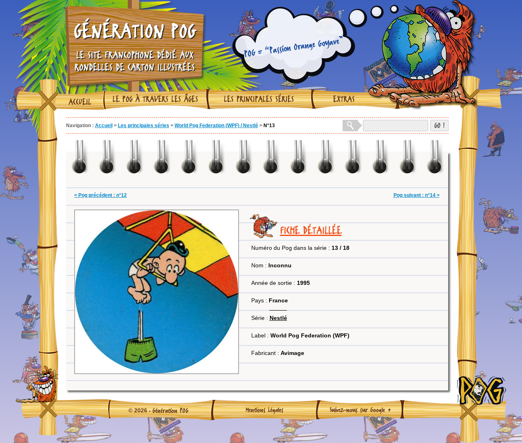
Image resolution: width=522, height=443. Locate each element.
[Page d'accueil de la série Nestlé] (278, 307)
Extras (344, 99)
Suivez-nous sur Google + (360, 409)
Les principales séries (259, 99)
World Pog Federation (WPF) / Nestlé (216, 125)
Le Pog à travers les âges (155, 99)
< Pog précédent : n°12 (100, 195)
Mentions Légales (264, 409)
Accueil (80, 101)
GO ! (439, 125)
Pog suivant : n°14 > (417, 195)
